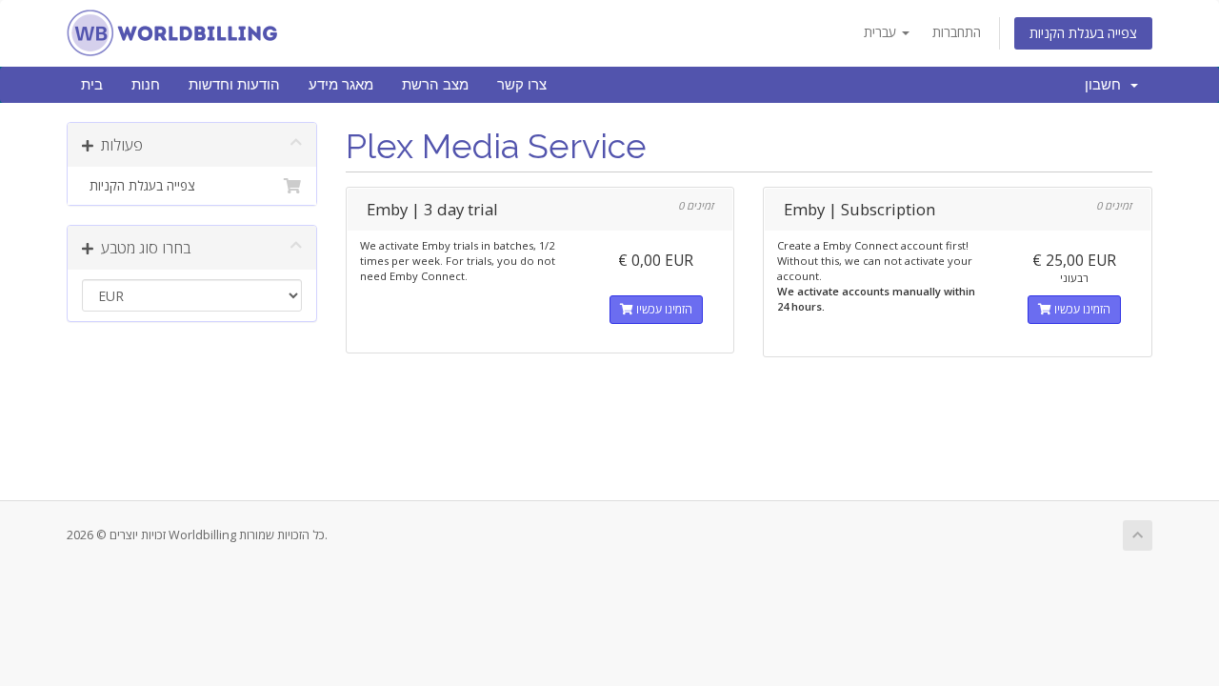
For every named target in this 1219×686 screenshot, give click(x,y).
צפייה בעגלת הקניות (1083, 33)
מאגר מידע (341, 84)
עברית (882, 32)
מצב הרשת (435, 84)
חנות (145, 84)
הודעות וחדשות (234, 84)
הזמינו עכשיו (662, 309)
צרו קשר (522, 84)
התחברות (956, 32)
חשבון (1107, 84)
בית (92, 84)
